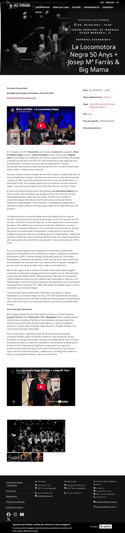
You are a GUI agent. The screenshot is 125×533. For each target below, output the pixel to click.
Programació (91, 7)
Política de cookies (14, 507)
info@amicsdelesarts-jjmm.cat (106, 502)
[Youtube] (22, 515)
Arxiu (39, 12)
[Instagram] (15, 515)
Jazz (90, 114)
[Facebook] (8, 515)
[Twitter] (8, 520)
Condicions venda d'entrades (14, 484)
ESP (102, 2)
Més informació (30, 530)
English (110, 2)
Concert (107, 97)
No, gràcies (105, 526)
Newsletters (11, 496)
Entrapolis (33, 93)
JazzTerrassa (42, 7)
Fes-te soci (11, 490)
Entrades (108, 7)
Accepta (94, 526)
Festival (76, 7)
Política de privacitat (15, 501)
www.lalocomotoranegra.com (21, 98)
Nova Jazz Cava (61, 7)
